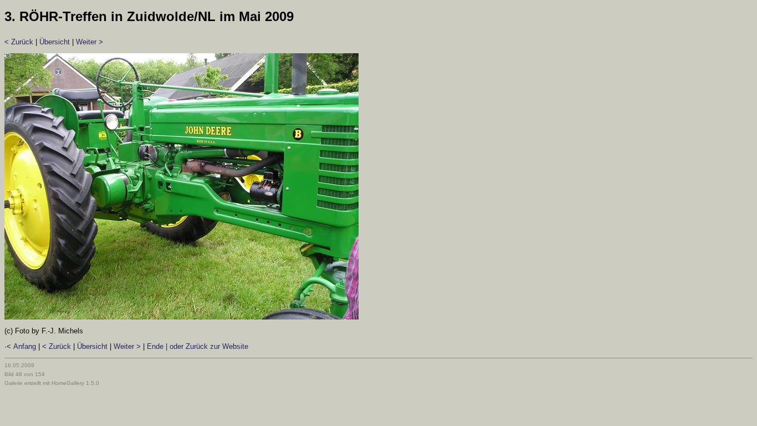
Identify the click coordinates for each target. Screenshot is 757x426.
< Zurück (18, 42)
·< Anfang (20, 346)
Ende (155, 346)
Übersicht (54, 42)
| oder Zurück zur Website (205, 346)
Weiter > (89, 42)
